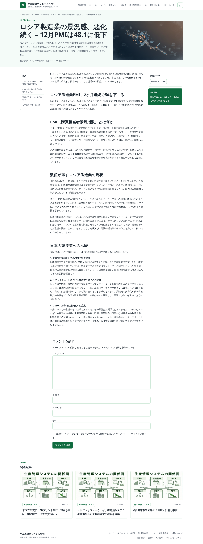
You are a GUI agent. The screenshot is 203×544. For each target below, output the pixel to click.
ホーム (103, 5)
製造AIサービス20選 (117, 5)
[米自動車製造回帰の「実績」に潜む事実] (156, 485)
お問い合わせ (168, 5)
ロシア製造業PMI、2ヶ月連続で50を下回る (32, 82)
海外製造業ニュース (138, 5)
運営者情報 (141, 538)
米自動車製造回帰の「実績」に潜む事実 (155, 510)
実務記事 (82, 5)
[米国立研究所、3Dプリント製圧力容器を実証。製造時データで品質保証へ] (46, 485)
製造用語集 (155, 5)
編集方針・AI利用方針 (156, 538)
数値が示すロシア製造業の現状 (33, 98)
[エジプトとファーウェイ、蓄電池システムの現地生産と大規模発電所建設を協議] (101, 485)
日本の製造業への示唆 (31, 105)
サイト (55, 420)
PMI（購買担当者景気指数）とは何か (32, 90)
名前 (55, 394)
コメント (58, 353)
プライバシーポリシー (174, 538)
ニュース (93, 5)
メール (56, 407)
